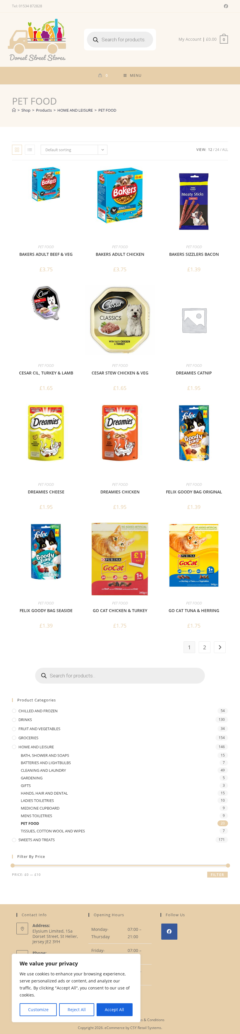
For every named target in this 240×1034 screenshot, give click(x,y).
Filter (217, 874)
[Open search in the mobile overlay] (120, 39)
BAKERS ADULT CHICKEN (120, 254)
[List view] (30, 150)
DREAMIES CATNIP (194, 373)
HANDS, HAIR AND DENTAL (44, 793)
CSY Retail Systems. (146, 1027)
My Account (190, 39)
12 (210, 149)
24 (217, 149)
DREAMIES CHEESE (46, 492)
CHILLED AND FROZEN (38, 710)
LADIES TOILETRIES (37, 800)
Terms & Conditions (148, 1019)
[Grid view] (17, 150)
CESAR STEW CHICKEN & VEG (120, 373)
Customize (38, 1009)
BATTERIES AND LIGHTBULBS (46, 762)
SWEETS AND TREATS (36, 839)
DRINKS (25, 719)
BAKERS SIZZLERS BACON (194, 254)
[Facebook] (169, 932)
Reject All (77, 1009)
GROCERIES (28, 737)
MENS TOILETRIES (36, 815)
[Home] (14, 110)
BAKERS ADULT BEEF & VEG (46, 254)
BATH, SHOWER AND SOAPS (45, 755)
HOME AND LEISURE (36, 746)
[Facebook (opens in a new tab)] (225, 6)
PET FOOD (107, 110)
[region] (76, 988)
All (225, 149)
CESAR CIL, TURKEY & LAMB (46, 373)
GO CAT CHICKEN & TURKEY (120, 610)
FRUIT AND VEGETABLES (39, 728)
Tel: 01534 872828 (27, 6)
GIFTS (26, 785)
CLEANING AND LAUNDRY (43, 770)
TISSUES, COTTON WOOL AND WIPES (53, 831)
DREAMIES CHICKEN (120, 492)
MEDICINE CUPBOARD (40, 808)
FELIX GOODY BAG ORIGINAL (194, 492)
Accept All (114, 1009)
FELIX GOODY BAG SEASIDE (46, 610)
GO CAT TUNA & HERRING (194, 610)
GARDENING (31, 778)
